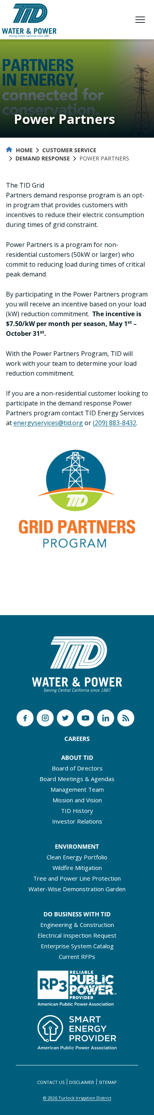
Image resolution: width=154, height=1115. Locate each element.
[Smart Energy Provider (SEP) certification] (77, 1030)
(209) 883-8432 (114, 422)
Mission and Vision (77, 800)
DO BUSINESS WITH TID (77, 914)
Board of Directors (77, 768)
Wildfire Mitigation (77, 868)
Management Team (77, 789)
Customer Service (69, 150)
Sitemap (108, 1082)
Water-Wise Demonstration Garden (77, 889)
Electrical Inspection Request (77, 935)
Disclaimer (81, 1082)
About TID (77, 757)
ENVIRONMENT (77, 846)
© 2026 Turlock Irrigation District (77, 1098)
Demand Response (42, 158)
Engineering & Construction (77, 925)
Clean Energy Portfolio (77, 857)
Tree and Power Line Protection (77, 878)
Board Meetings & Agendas (77, 779)
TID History (77, 811)
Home (23, 150)
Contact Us (50, 1082)
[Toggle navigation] (140, 21)
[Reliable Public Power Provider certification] (77, 986)
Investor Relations (77, 821)
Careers (77, 739)
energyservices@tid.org (48, 422)
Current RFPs (77, 956)
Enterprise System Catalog (77, 946)
